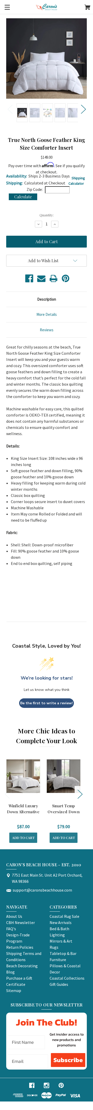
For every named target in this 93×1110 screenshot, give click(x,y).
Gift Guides (59, 984)
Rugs (54, 947)
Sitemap (13, 990)
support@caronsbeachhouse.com (42, 890)
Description (46, 299)
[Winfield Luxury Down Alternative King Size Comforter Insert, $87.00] (23, 776)
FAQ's (11, 928)
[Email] (41, 278)
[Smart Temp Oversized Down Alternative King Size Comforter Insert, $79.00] (64, 776)
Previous (10, 109)
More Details (46, 314)
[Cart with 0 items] (87, 8)
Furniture (58, 959)
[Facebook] (29, 278)
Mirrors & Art (61, 941)
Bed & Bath (59, 928)
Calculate (23, 196)
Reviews (46, 329)
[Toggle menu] (7, 7)
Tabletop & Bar (63, 953)
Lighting (57, 934)
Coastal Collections (67, 978)
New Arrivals (61, 922)
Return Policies (19, 947)
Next (83, 109)
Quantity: (47, 215)
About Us (14, 916)
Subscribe (68, 1059)
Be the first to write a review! (46, 703)
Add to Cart (23, 837)
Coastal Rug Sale (64, 916)
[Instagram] (46, 1085)
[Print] (53, 278)
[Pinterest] (65, 278)
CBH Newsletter (20, 922)
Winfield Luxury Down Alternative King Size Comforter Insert (23, 814)
